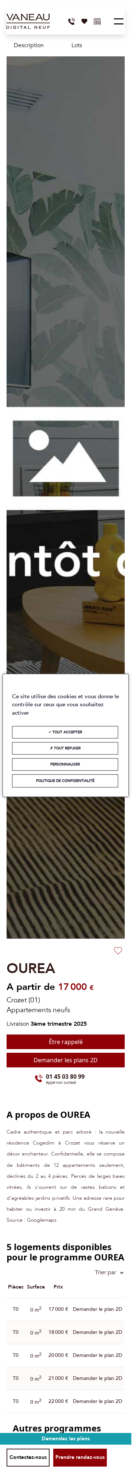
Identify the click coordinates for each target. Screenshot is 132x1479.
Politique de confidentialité (65, 780)
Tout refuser (67, 748)
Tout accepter (66, 732)
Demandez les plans (66, 1438)
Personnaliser (65, 764)
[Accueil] (28, 21)
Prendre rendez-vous (80, 1457)
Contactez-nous (28, 1457)
